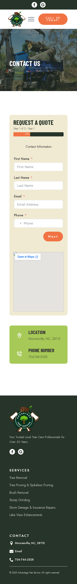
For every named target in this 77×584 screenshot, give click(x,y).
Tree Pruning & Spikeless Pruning (31, 485)
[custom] (43, 5)
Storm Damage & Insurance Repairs (32, 507)
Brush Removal (18, 492)
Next (53, 236)
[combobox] (18, 223)
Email (18, 196)
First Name (21, 158)
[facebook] (34, 5)
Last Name (21, 177)
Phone (18, 215)
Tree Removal (18, 477)
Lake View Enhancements (25, 515)
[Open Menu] (31, 19)
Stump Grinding (19, 500)
